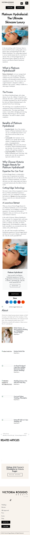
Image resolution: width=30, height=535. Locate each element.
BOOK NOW (15, 285)
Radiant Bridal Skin (19, 351)
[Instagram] (2, 500)
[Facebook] (6, 500)
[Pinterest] (14, 500)
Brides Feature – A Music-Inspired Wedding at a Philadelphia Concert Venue (21, 330)
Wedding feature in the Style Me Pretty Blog (20, 381)
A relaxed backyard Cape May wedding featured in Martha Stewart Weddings (19, 368)
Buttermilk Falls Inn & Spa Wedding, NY (21, 420)
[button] (22, 3)
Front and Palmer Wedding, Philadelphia (20, 397)
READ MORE (15, 474)
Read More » (17, 334)
